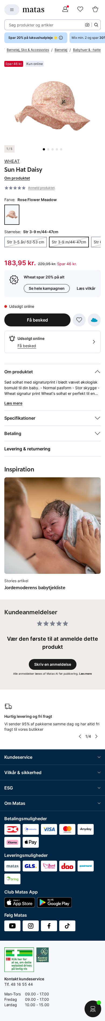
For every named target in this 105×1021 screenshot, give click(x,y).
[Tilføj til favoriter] (79, 319)
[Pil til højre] (96, 736)
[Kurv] (95, 9)
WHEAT (12, 161)
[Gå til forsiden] (33, 9)
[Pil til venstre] (79, 736)
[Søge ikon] (96, 24)
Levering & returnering (27, 448)
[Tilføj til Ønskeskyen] (94, 319)
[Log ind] (65, 9)
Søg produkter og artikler (31, 25)
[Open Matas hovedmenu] (11, 9)
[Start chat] (93, 1009)
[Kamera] (87, 24)
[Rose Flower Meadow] (11, 215)
